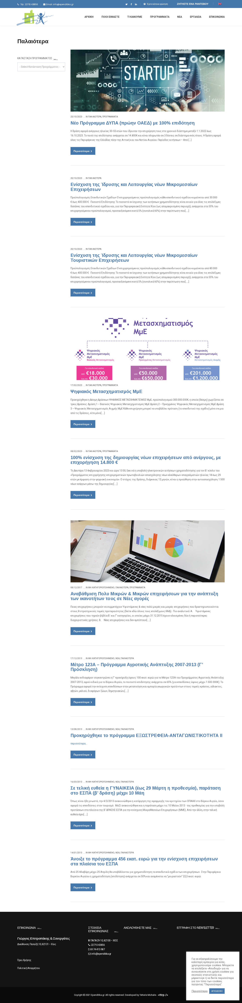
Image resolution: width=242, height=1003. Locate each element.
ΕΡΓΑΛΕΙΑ (195, 16)
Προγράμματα (110, 116)
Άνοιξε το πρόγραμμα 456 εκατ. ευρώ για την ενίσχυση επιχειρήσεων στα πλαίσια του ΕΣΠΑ (144, 861)
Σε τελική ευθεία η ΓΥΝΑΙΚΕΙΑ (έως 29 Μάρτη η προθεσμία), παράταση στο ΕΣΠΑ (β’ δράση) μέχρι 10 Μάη (146, 790)
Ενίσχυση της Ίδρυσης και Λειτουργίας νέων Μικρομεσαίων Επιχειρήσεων (134, 187)
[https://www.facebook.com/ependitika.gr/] (131, 4)
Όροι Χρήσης (24, 960)
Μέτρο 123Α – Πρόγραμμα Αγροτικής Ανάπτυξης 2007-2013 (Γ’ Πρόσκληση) (137, 667)
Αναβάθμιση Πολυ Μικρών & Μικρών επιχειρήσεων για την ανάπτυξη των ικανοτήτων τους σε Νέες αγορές (144, 596)
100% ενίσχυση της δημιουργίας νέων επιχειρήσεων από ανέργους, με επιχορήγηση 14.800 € (146, 460)
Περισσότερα (82, 151)
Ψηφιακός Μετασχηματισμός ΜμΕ (106, 391)
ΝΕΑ (179, 16)
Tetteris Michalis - (149, 995)
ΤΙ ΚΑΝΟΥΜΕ (134, 16)
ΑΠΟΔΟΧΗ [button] (217, 991)
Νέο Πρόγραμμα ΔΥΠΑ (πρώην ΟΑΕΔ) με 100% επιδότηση (133, 122)
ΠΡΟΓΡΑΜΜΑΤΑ (159, 16)
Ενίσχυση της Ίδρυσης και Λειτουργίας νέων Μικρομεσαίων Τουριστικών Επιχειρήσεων (134, 258)
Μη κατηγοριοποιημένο (101, 587)
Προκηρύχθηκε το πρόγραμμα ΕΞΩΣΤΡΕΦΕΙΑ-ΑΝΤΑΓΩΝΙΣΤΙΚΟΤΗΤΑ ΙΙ (146, 735)
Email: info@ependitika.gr (60, 4)
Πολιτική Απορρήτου (28, 968)
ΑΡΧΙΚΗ (89, 16)
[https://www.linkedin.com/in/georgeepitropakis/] (136, 4)
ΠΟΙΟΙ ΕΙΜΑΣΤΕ (110, 16)
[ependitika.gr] (35, 18)
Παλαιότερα (94, 116)
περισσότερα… (79, 743)
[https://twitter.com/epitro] (126, 4)
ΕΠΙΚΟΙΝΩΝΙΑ (217, 16)
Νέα (118, 658)
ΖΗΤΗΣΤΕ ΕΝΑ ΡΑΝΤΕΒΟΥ (192, 4)
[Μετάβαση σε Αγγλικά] (219, 4)
